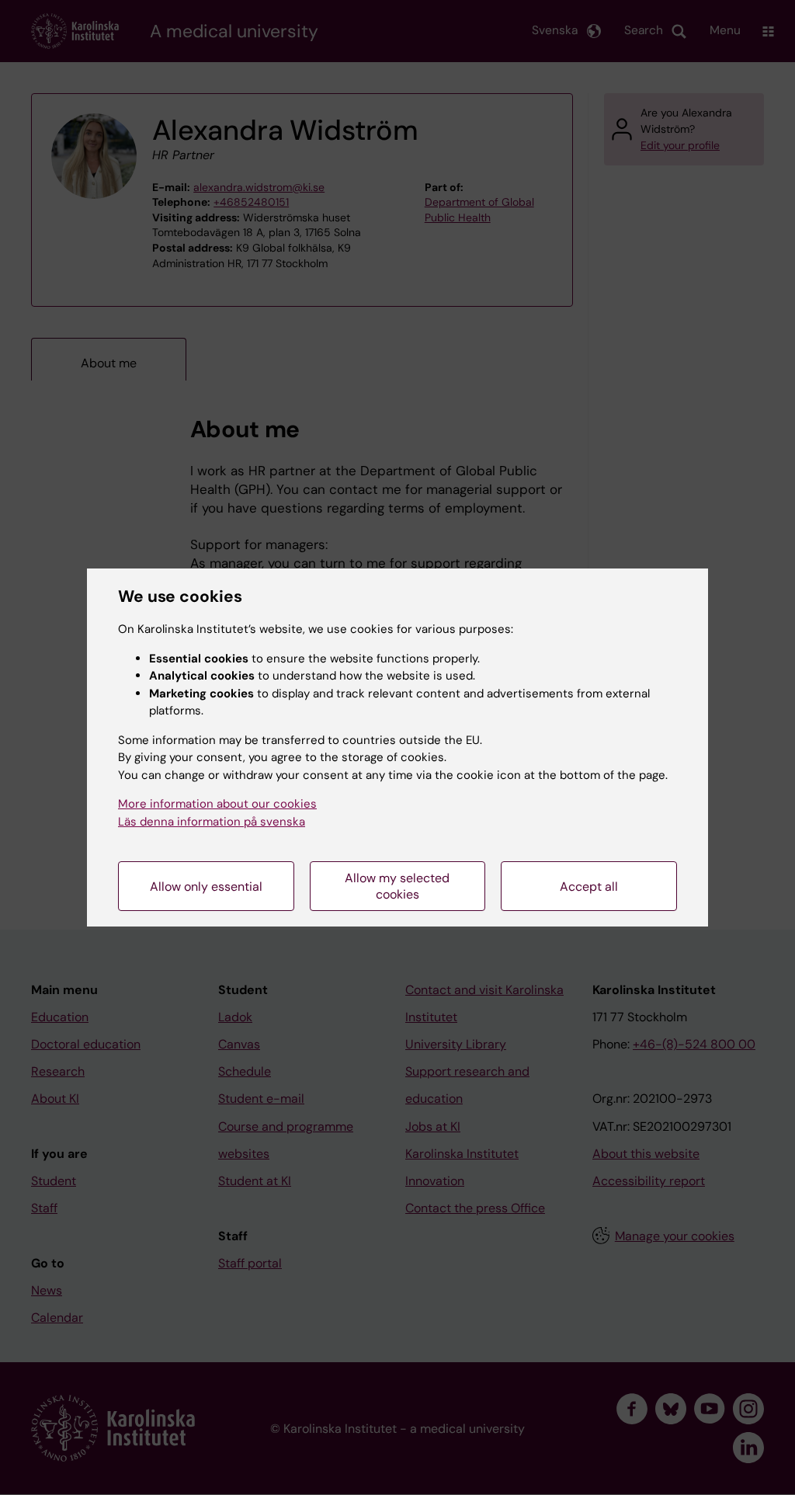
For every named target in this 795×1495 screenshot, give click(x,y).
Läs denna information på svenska (211, 821)
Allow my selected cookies (397, 886)
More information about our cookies (217, 804)
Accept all (589, 886)
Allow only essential (206, 886)
